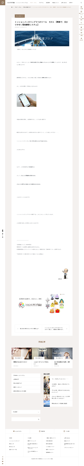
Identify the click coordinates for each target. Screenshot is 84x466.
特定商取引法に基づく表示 (69, 444)
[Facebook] (2, 459)
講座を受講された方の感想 (19, 391)
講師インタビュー (17, 387)
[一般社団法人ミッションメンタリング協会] (8, 2)
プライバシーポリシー (69, 447)
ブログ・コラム (33, 2)
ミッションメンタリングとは (22, 2)
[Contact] (2, 463)
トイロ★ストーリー (50, 446)
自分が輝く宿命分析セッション (33, 444)
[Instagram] (2, 457)
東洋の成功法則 (49, 443)
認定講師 (48, 2)
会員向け (71, 2)
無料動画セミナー (49, 452)
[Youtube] (2, 461)
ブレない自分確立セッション (33, 452)
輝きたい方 (11, 443)
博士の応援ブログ (19, 16)
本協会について (55, 2)
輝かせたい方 (12, 446)
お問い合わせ (64, 2)
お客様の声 (16, 379)
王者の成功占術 (49, 440)
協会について (67, 440)
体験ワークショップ (32, 440)
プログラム (41, 2)
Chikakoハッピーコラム (19, 375)
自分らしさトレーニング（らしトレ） (33, 448)
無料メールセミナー (50, 449)
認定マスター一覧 (13, 449)
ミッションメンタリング (14, 440)
